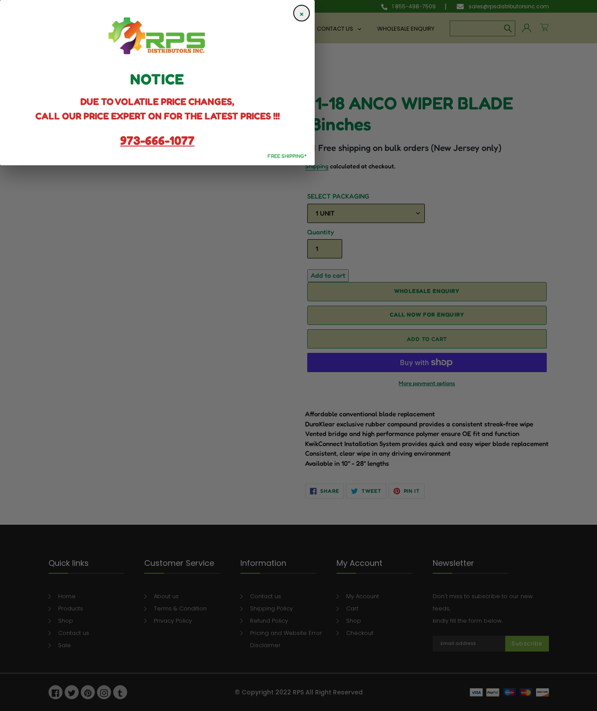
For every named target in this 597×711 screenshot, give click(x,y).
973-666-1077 (157, 140)
